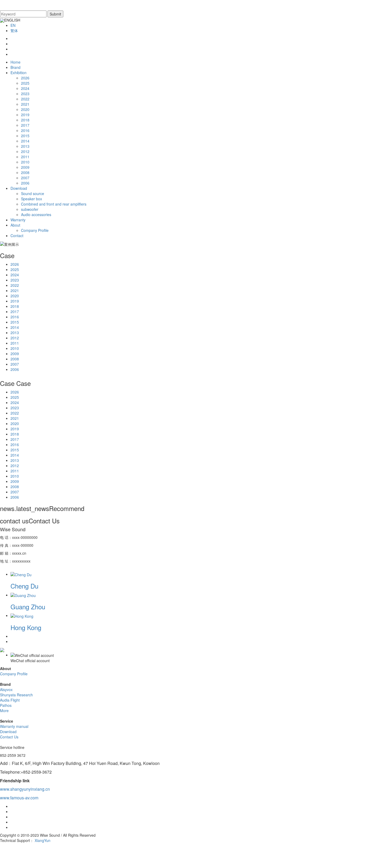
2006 (25, 183)
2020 (25, 109)
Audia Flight (10, 700)
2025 (25, 83)
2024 (25, 88)
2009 (25, 167)
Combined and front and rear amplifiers (53, 204)
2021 (25, 104)
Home (15, 62)
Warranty (18, 219)
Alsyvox (6, 689)
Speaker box (31, 198)
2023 (25, 93)
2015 (25, 135)
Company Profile (35, 230)
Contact (17, 235)
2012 (25, 151)
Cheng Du (24, 585)
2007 (25, 177)
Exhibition (19, 72)
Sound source (32, 193)
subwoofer (29, 209)
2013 (25, 146)
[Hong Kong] (22, 615)
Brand (15, 67)
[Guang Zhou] (23, 594)
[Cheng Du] (21, 574)
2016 (25, 130)
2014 (25, 141)
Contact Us (9, 736)
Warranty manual (14, 726)
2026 (25, 77)
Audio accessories (36, 214)
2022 (25, 98)
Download (19, 188)
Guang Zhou (28, 606)
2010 (25, 162)
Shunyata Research (16, 694)
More (4, 710)
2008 (25, 172)
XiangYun (42, 840)
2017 (25, 125)
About (15, 225)
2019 (25, 114)
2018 (25, 119)
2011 (25, 156)
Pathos (6, 705)
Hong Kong (26, 627)
